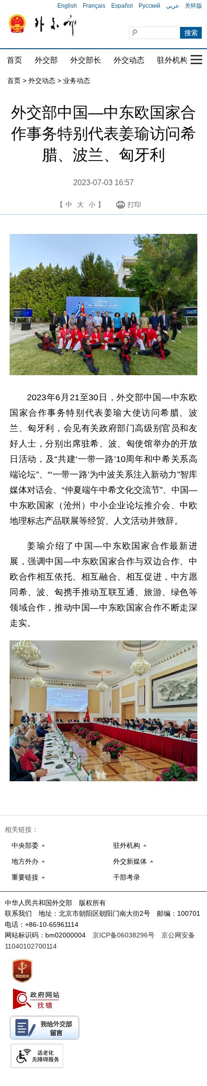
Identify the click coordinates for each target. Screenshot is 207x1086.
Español (122, 5)
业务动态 (76, 80)
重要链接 (25, 877)
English (67, 5)
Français (94, 5)
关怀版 (193, 5)
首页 (14, 60)
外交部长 (85, 60)
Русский (149, 5)
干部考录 (126, 877)
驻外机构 (172, 60)
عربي (172, 5)
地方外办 (25, 861)
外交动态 (129, 60)
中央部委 (25, 845)
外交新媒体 (130, 861)
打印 (134, 204)
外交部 (46, 60)
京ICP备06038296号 (123, 935)
